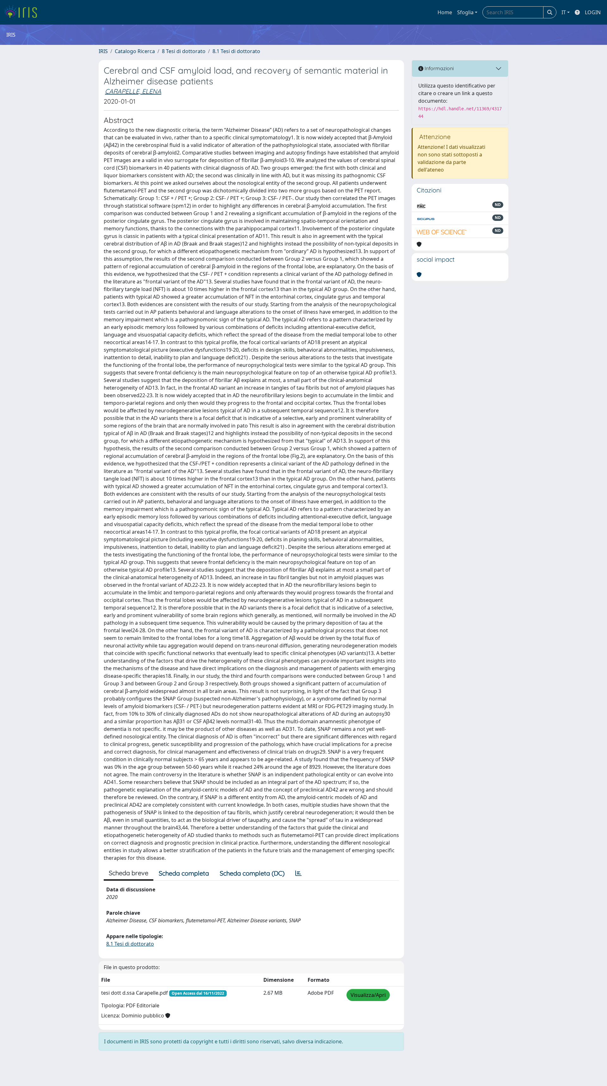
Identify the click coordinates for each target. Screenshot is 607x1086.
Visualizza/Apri (368, 995)
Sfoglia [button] (465, 12)
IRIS (103, 51)
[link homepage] (23, 12)
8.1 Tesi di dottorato (236, 51)
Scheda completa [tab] (184, 873)
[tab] (298, 873)
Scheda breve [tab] (128, 873)
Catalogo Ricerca (135, 51)
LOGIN (593, 12)
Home (445, 12)
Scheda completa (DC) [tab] (252, 873)
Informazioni (438, 68)
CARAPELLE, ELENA (133, 91)
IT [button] (563, 12)
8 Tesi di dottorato (183, 51)
